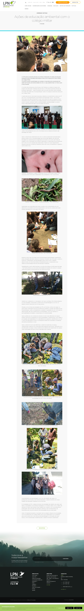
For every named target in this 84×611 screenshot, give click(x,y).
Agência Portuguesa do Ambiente (51, 582)
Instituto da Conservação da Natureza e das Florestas (52, 576)
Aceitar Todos (78, 607)
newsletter (75, 2)
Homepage (39, 13)
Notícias (74, 5)
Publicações (36, 2)
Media (40, 2)
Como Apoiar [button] (28, 5)
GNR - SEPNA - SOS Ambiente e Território (53, 579)
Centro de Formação (65, 5)
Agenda (26, 8)
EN (44, 2)
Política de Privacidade (36, 578)
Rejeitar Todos (69, 607)
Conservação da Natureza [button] (39, 5)
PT (43, 2)
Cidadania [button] (49, 5)
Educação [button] (55, 5)
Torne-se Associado (62, 2)
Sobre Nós (30, 2)
